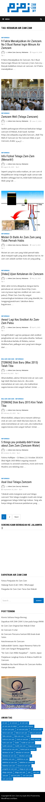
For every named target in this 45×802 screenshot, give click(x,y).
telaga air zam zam (25, 769)
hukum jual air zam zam (10, 749)
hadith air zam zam (27, 743)
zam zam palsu (28, 776)
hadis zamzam (35, 739)
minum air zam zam (23, 766)
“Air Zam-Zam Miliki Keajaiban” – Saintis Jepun (21, 653)
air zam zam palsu (8, 730)
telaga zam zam (20, 772)
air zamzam (13, 723)
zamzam (5, 776)
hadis (28, 736)
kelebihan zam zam (8, 766)
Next (16, 517)
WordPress (5, 798)
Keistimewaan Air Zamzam (12, 641)
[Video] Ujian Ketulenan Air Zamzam (22, 274)
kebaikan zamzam (25, 756)
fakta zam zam (19, 736)
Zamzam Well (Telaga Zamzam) (19, 116)
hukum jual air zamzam (27, 749)
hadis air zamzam (22, 739)
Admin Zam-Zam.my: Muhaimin (18, 52)
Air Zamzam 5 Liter (9, 630)
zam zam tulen (7, 779)
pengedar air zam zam (9, 769)
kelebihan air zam (22, 759)
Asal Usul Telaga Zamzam (16, 482)
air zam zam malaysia (26, 726)
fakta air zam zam (21, 733)
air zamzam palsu (22, 730)
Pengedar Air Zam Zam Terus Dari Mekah (19, 589)
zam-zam (36, 772)
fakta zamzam (7, 736)
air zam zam (24, 723)
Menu (7, 19)
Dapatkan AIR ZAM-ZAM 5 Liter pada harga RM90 (22, 621)
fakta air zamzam (35, 733)
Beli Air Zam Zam (7, 359)
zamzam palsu (15, 776)
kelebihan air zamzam (27, 762)
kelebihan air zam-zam (9, 762)
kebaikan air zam (7, 753)
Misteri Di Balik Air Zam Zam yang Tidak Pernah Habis (21, 239)
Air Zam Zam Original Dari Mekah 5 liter (18, 625)
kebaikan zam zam (8, 759)
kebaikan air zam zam (9, 756)
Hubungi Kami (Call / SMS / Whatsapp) (17, 585)
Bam (15, 798)
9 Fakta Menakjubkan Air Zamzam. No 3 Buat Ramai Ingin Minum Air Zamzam (21, 44)
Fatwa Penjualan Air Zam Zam (14, 580)
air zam (4, 723)
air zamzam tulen (36, 730)
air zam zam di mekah (9, 726)
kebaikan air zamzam (23, 753)
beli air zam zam (7, 733)
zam (29, 772)
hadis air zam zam (8, 739)
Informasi (5, 38)
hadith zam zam (20, 746)
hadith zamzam (7, 746)
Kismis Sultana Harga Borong (14, 617)
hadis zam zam (7, 743)
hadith (17, 743)
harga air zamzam (34, 746)
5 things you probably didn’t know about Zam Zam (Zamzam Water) (20, 444)
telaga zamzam (7, 772)
